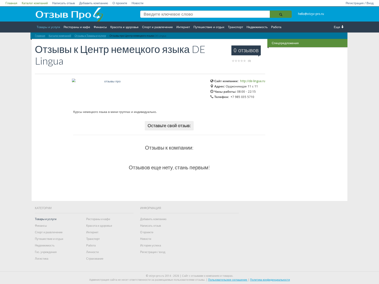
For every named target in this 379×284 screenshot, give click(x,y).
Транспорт (235, 27)
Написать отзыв (63, 3)
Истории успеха (150, 245)
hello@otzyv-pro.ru (311, 14)
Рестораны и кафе (77, 27)
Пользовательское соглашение (228, 279)
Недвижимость (257, 27)
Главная (11, 3)
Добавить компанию (93, 3)
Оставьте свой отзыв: (169, 125)
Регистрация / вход (152, 252)
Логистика (41, 258)
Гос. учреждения (46, 252)
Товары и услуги (48, 27)
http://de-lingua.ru (252, 81)
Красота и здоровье (124, 27)
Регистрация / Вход (360, 3)
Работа (276, 27)
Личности (92, 252)
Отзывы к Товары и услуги (90, 35)
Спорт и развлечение (157, 27)
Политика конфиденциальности (270, 279)
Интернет (183, 27)
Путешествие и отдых (208, 27)
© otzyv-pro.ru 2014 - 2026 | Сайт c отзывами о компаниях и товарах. (189, 275)
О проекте (120, 3)
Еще (337, 27)
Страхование (94, 258)
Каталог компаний (35, 3)
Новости (137, 3)
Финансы (100, 27)
